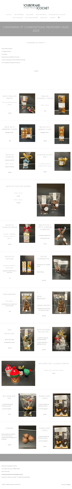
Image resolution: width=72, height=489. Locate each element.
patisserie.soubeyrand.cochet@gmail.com (12, 474)
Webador (68, 484)
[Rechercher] (58, 18)
